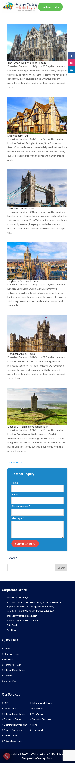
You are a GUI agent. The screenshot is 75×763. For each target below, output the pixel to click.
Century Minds (44, 758)
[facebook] (71, 55)
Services (8, 659)
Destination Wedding (15, 724)
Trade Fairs (10, 708)
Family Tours (10, 735)
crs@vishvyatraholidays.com (22, 615)
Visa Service (38, 713)
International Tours (14, 670)
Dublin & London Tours (21, 208)
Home (7, 648)
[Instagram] (71, 62)
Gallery (8, 675)
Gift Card (12, 625)
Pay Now (11, 630)
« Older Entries (16, 462)
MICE (7, 703)
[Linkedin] (71, 69)
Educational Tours (42, 703)
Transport (37, 730)
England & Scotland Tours (23, 281)
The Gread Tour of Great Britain (27, 62)
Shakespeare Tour (18, 135)
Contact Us (10, 680)
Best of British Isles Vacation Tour (28, 426)
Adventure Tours (13, 740)
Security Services (41, 719)
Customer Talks (50, 6)
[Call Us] (6, 756)
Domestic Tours (12, 664)
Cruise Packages (13, 730)
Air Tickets (38, 708)
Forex (35, 724)
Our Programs (11, 653)
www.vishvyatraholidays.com (22, 620)
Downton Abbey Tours (21, 353)
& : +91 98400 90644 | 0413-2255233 (31, 610)
